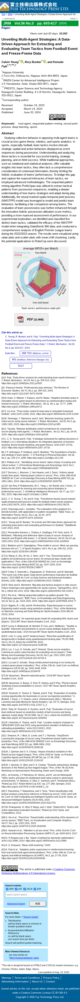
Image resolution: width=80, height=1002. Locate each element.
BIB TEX (35, 353)
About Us (37, 981)
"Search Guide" (31, 917)
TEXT (21, 366)
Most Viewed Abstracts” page (24, 958)
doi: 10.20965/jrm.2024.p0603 (59, 29)
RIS (30, 359)
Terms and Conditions (27, 977)
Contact (50, 981)
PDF (35, 319)
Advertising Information (15, 981)
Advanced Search (16, 903)
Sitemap (6, 977)
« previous (8, 18)
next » (74, 18)
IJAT (20, 889)
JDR (39, 889)
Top (3, 14)
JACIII (29, 889)
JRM (10, 14)
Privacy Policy (51, 977)
